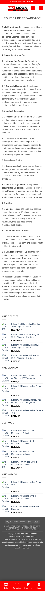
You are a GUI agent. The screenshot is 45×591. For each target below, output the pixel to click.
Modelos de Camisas (31, 526)
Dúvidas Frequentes (15, 530)
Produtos (15, 526)
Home (6, 526)
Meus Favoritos (29, 528)
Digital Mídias (30, 536)
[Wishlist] (41, 8)
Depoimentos (15, 528)
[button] (3, 8)
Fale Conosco (33, 530)
